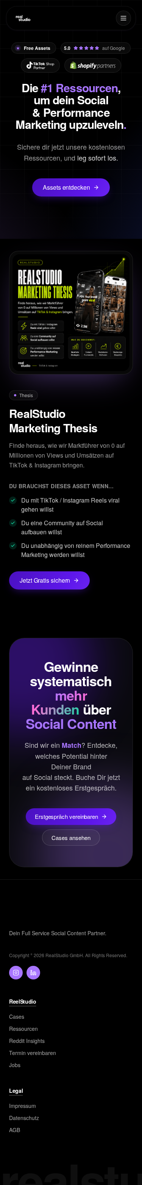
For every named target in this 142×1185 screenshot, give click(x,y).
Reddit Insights (27, 1040)
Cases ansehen (70, 838)
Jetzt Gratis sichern (45, 580)
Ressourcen (23, 1028)
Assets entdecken (66, 187)
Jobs (14, 1065)
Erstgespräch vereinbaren (66, 816)
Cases (16, 1016)
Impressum (22, 1105)
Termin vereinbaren (32, 1053)
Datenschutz (24, 1118)
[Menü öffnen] (123, 18)
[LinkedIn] (33, 972)
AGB (14, 1130)
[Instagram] (16, 972)
